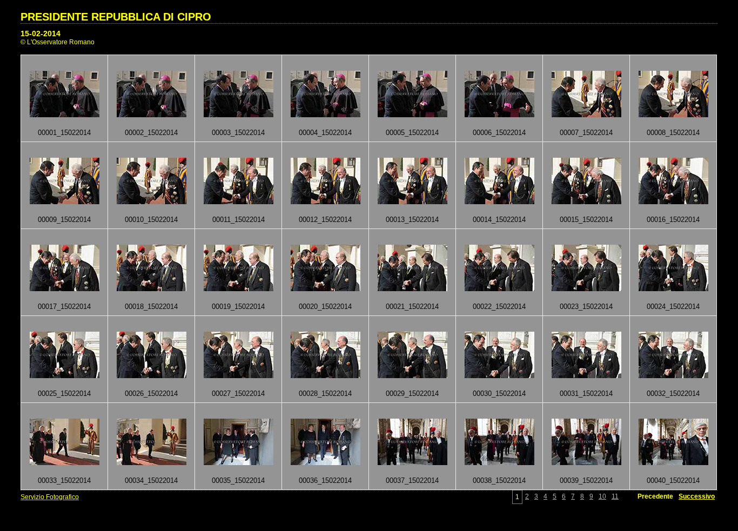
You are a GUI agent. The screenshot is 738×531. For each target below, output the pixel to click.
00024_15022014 (673, 307)
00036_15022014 (325, 480)
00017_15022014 (64, 307)
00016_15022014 (673, 220)
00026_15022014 (151, 393)
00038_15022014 (499, 480)
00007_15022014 (586, 133)
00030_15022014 (499, 393)
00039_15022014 (586, 480)
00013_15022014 (412, 220)
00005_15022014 (412, 133)
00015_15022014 (586, 220)
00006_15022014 (499, 133)
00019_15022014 (238, 307)
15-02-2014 (41, 33)
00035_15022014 (238, 480)
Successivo (697, 496)
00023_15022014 (586, 307)
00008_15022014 (673, 133)
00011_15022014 (238, 220)
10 (602, 496)
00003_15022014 (238, 133)
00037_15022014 (412, 480)
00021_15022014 (412, 307)
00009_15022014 (64, 220)
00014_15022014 (499, 220)
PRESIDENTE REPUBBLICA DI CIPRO (116, 17)
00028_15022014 (325, 393)
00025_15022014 (64, 393)
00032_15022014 (673, 393)
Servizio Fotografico (50, 497)
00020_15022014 (325, 307)
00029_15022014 (412, 393)
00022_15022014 (499, 307)
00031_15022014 (586, 393)
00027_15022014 (238, 393)
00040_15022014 (673, 480)
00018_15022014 (151, 307)
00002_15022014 (151, 133)
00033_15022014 (64, 480)
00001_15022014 (64, 133)
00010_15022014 (151, 220)
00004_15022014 (325, 133)
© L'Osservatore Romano (58, 42)
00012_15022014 (325, 220)
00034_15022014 (151, 480)
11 (615, 496)
